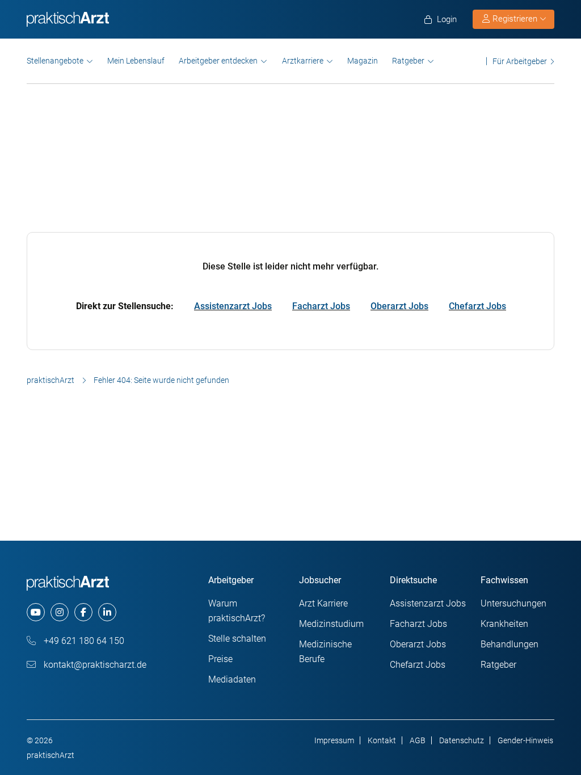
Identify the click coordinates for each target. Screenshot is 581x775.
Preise (220, 659)
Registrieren (515, 19)
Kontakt (382, 740)
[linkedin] (107, 612)
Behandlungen (509, 644)
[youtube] (36, 612)
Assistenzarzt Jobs (233, 306)
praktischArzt (50, 380)
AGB (418, 740)
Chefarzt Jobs (477, 306)
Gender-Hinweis (525, 740)
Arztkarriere (302, 60)
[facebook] (83, 612)
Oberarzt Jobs (399, 306)
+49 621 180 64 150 (82, 640)
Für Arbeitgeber (519, 61)
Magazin (362, 60)
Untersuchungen (513, 603)
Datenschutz (461, 740)
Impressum (334, 740)
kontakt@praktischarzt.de (93, 664)
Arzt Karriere (323, 603)
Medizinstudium (331, 623)
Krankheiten (504, 623)
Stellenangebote (55, 60)
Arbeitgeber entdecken (218, 60)
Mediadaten (232, 679)
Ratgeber (408, 60)
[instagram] (59, 612)
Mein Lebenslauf (136, 60)
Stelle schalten (237, 638)
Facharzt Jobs (321, 306)
